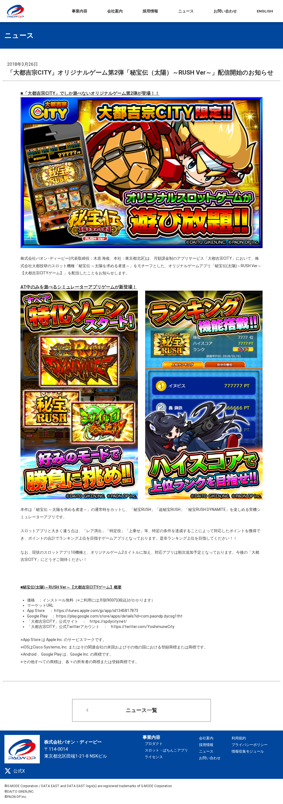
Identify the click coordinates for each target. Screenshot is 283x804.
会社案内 (206, 738)
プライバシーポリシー (250, 745)
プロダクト (154, 744)
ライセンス (154, 757)
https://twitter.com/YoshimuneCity (142, 626)
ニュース (206, 751)
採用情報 (206, 745)
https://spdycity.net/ (108, 621)
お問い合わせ (210, 758)
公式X (19, 771)
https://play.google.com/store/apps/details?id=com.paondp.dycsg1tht (119, 616)
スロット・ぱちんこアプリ (166, 750)
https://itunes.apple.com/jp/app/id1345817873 (96, 610)
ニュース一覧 (141, 710)
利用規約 (239, 738)
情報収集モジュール (248, 751)
